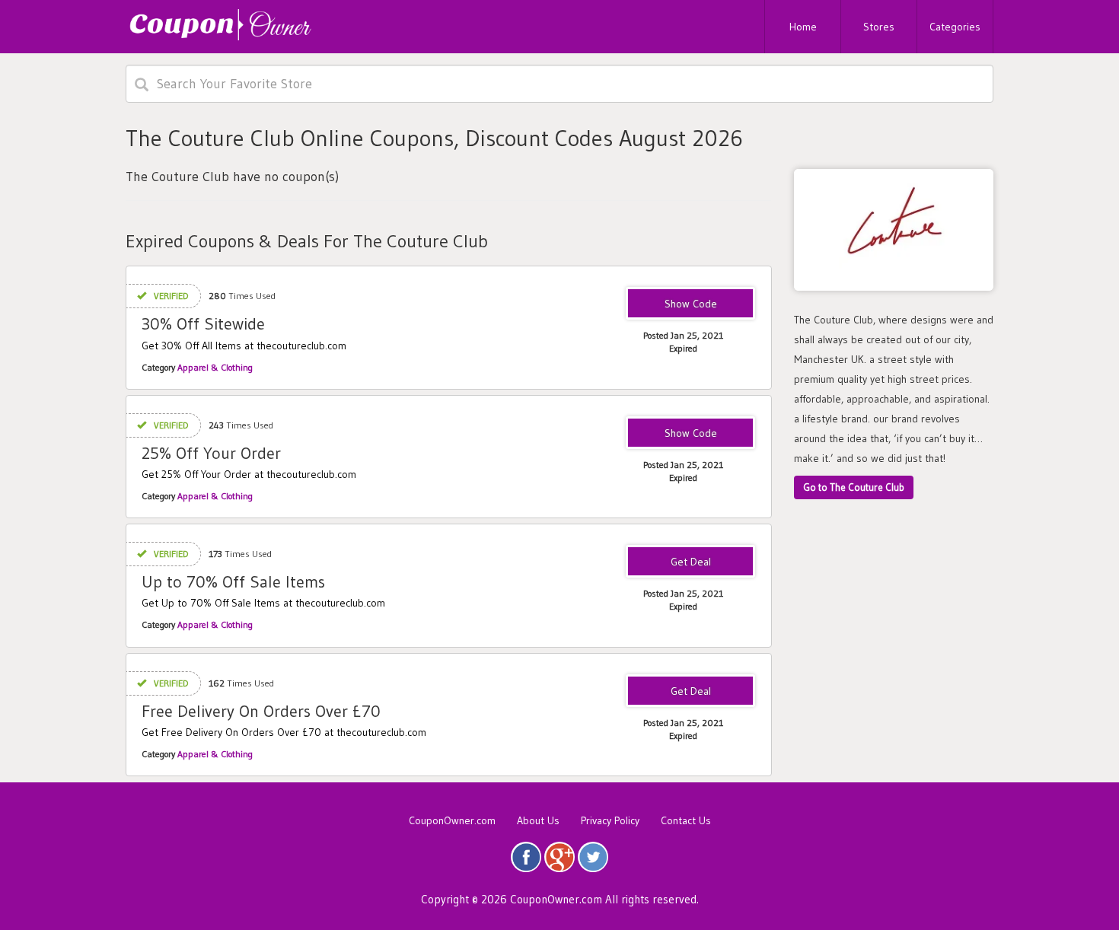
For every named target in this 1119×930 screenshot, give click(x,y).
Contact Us (686, 820)
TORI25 (690, 433)
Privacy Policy (610, 820)
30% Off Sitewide (203, 324)
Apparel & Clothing (215, 367)
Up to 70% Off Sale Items (233, 582)
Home (803, 26)
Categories (954, 26)
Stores (878, 26)
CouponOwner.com (452, 820)
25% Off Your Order (211, 453)
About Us (538, 820)
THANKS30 (690, 304)
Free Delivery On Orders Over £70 (261, 711)
